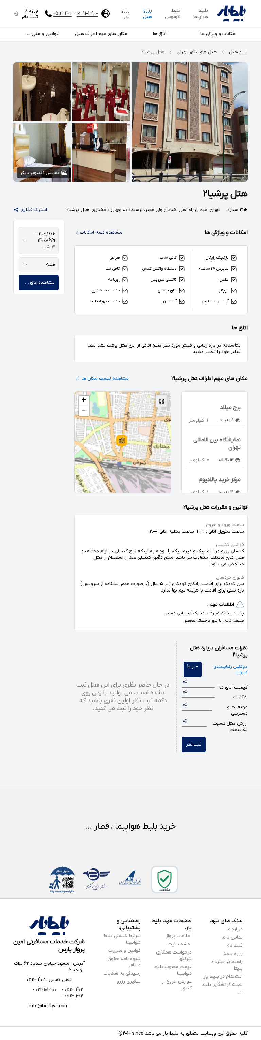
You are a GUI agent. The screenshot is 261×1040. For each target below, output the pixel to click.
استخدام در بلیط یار (223, 976)
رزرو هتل (147, 13)
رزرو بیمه (233, 953)
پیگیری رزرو (129, 981)
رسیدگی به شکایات (122, 973)
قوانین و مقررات (124, 950)
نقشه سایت (180, 944)
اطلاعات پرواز (179, 936)
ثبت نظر (194, 744)
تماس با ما (232, 937)
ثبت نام (235, 945)
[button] (121, 441)
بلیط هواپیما (200, 13)
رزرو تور (125, 13)
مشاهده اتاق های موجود (37, 282)
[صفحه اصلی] (231, 13)
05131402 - (71, 990)
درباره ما (235, 929)
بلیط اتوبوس (172, 13)
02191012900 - (45, 990)
